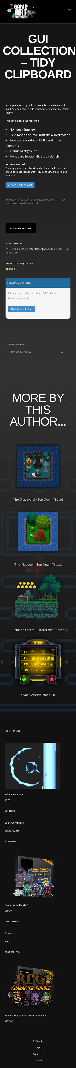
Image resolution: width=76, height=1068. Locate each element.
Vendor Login (12, 830)
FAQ (7, 941)
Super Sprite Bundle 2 (17, 905)
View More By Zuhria (20, 228)
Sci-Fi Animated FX (15, 794)
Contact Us (11, 933)
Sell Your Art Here (14, 822)
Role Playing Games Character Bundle (25, 1015)
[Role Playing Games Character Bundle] (38, 987)
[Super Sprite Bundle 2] (38, 876)
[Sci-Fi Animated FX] (38, 766)
